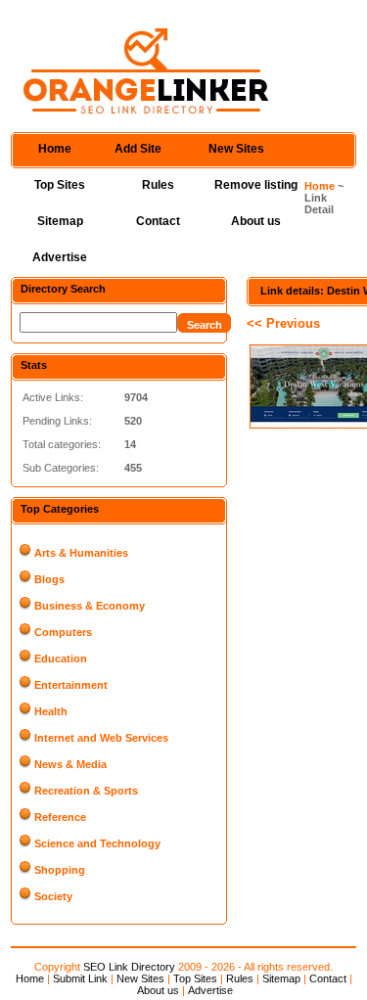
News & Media (70, 764)
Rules (158, 185)
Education (60, 658)
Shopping (59, 870)
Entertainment (71, 685)
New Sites (236, 149)
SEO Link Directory (129, 967)
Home (54, 149)
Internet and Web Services (101, 738)
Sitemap (60, 221)
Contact (158, 221)
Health (51, 711)
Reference (60, 817)
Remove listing (256, 185)
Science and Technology (97, 843)
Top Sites (59, 185)
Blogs (49, 579)
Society (53, 896)
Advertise (59, 257)
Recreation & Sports (86, 790)
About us (256, 221)
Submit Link (80, 978)
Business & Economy (89, 606)
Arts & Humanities (81, 553)
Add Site (138, 149)
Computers (63, 632)
